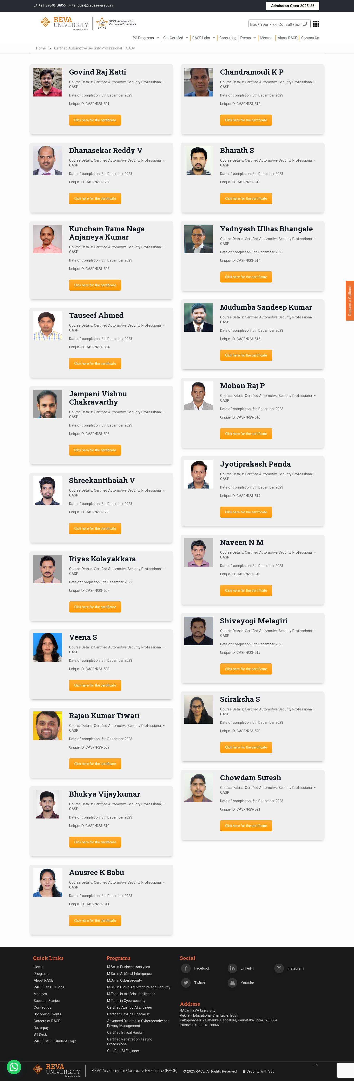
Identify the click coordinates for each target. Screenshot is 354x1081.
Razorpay (41, 1028)
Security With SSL (261, 1071)
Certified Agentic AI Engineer (129, 1007)
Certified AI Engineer (123, 1051)
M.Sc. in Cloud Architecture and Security (138, 987)
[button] (14, 1067)
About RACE (43, 980)
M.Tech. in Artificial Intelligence (131, 994)
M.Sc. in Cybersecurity (124, 980)
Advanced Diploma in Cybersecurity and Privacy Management (138, 1023)
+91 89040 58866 (52, 5)
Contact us (42, 1007)
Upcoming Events (47, 1014)
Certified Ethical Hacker (125, 1032)
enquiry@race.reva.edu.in (93, 5)
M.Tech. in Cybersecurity (126, 1000)
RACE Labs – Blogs (49, 987)
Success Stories (47, 1000)
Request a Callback (350, 301)
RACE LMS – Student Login (55, 1041)
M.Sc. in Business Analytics (128, 967)
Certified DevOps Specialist (128, 1014)
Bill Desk (40, 1034)
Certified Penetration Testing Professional (129, 1041)
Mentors (40, 994)
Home (41, 48)
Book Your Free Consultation (276, 24)
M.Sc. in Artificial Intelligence (129, 973)
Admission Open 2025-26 (293, 6)
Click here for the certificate (95, 120)
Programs (41, 973)
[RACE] (88, 23)
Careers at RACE (47, 1021)
